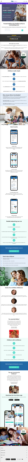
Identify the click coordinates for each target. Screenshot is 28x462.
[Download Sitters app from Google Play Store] (17, 400)
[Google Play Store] (13, 459)
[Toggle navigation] (4, 1)
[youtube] (22, 459)
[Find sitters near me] (22, 30)
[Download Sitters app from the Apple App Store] (11, 400)
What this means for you (19, 3)
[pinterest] (20, 459)
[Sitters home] (14, 1)
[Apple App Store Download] (8, 459)
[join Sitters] (14, 12)
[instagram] (19, 459)
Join (24, 1)
